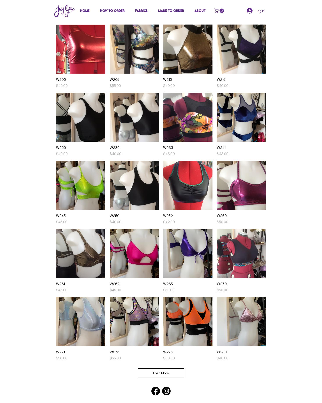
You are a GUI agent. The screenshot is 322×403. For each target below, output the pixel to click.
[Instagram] (166, 391)
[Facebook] (155, 391)
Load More (161, 373)
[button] (141, 10)
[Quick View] (80, 49)
